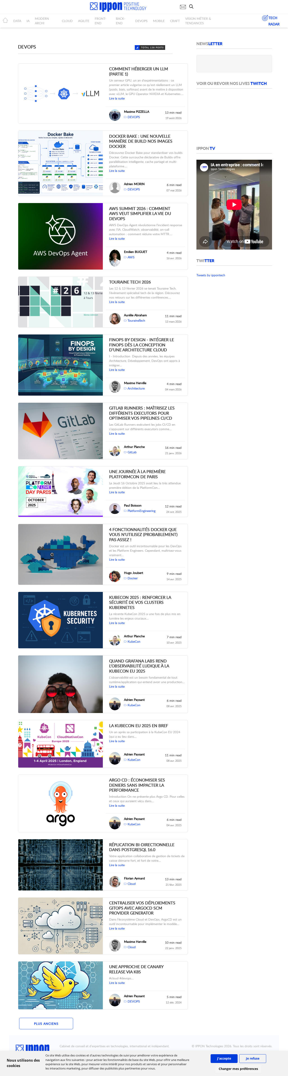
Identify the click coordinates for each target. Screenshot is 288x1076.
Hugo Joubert (133, 573)
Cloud (132, 883)
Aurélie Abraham (135, 315)
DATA (17, 21)
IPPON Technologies (209, 1046)
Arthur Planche (134, 447)
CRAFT (175, 21)
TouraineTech (136, 320)
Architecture (136, 388)
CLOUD (67, 21)
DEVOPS (141, 21)
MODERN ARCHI (42, 20)
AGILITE (83, 21)
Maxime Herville (135, 383)
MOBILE (159, 21)
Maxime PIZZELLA (136, 111)
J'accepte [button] (224, 1058)
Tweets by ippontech (210, 275)
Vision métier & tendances (198, 20)
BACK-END (120, 20)
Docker (133, 578)
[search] (192, 6)
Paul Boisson (133, 505)
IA (28, 21)
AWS (131, 257)
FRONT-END (100, 20)
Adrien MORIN (134, 184)
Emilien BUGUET (135, 252)
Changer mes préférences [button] (238, 1069)
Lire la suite (117, 98)
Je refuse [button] (252, 1058)
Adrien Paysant (134, 699)
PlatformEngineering (141, 511)
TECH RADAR (273, 20)
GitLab (132, 452)
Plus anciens (46, 1023)
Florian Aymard (134, 878)
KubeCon (134, 641)
